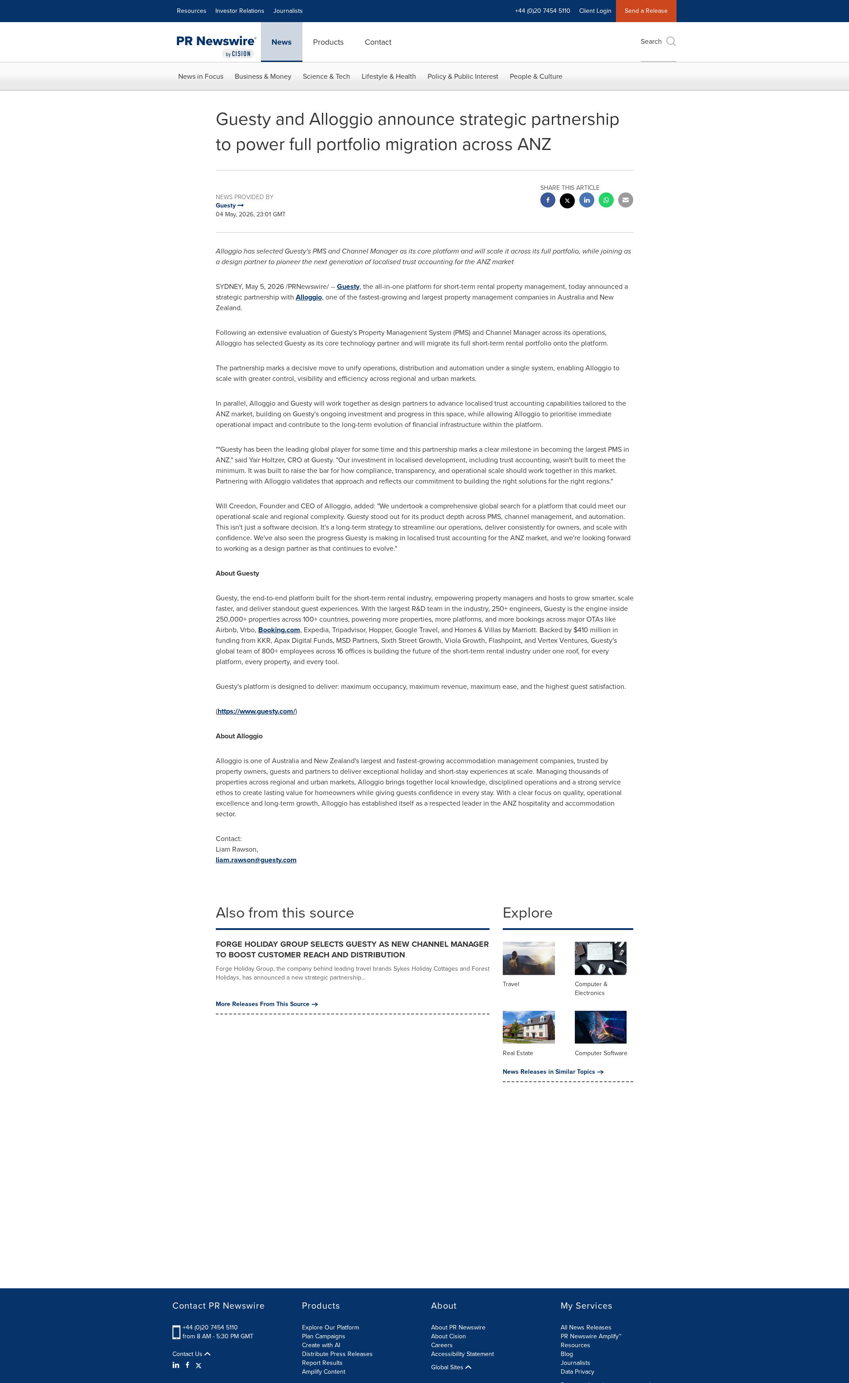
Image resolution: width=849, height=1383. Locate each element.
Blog (567, 1354)
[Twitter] (198, 1365)
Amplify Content (323, 1371)
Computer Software (601, 1053)
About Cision (448, 1336)
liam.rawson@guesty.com (256, 860)
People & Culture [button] (536, 76)
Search (651, 41)
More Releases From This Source (263, 1004)
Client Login (595, 10)
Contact (378, 42)
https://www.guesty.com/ (256, 711)
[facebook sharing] (547, 201)
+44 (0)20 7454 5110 (210, 1327)
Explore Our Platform (330, 1327)
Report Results (322, 1363)
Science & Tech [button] (326, 76)
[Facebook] (187, 1365)
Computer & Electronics (591, 989)
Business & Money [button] (263, 76)
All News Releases (586, 1327)
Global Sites (448, 1367)
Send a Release (646, 10)
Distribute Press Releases (337, 1354)
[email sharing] (625, 201)
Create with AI (321, 1345)
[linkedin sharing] (586, 201)
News (282, 42)
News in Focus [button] (200, 76)
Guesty (348, 286)
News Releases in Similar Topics (549, 1072)
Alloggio (309, 297)
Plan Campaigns (323, 1336)
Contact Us (188, 1354)
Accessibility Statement (462, 1354)
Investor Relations (239, 10)
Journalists (288, 10)
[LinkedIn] (177, 1365)
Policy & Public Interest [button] (463, 76)
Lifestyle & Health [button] (389, 76)
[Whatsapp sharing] (606, 201)
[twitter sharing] (567, 202)
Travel (511, 984)
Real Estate (518, 1053)
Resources (192, 10)
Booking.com (279, 630)
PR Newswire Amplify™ (591, 1336)
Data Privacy (577, 1371)
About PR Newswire (458, 1327)
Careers (442, 1345)
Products (328, 42)
